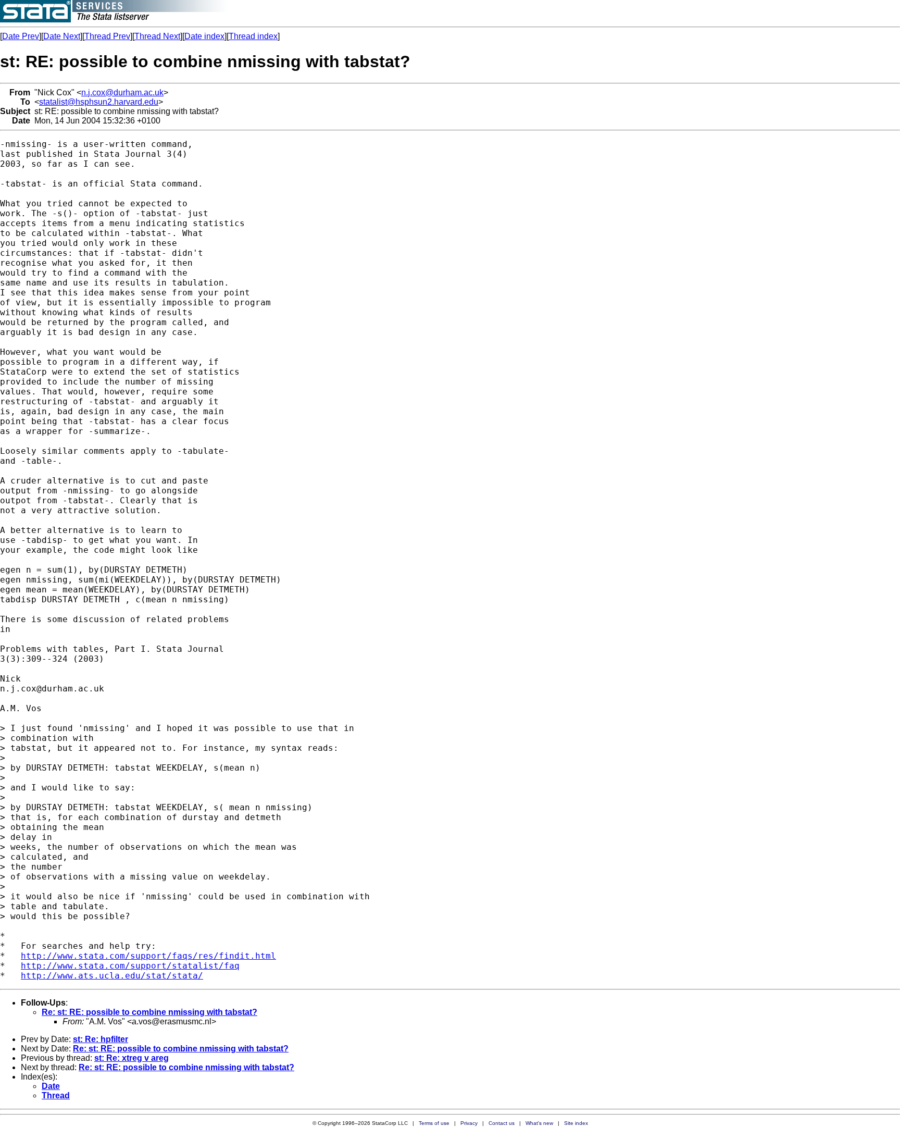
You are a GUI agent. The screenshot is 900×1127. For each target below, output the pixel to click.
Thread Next (157, 36)
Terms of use (434, 1123)
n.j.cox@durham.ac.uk (122, 92)
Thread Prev (107, 36)
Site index (576, 1123)
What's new (539, 1123)
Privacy (469, 1123)
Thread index (253, 36)
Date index (204, 36)
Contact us (502, 1123)
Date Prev (20, 36)
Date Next (61, 36)
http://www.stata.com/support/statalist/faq (130, 966)
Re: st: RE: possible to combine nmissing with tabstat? (149, 1012)
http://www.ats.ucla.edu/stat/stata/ (112, 976)
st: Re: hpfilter (100, 1039)
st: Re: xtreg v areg (131, 1058)
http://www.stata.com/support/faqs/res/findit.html (148, 956)
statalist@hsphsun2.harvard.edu (98, 101)
